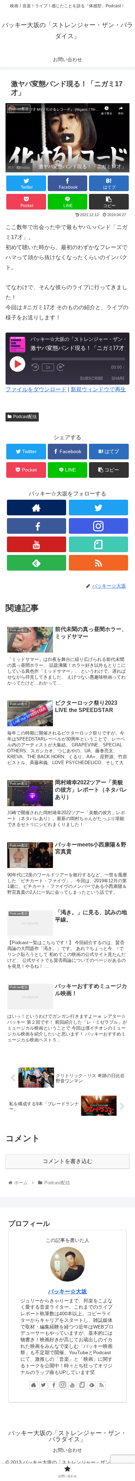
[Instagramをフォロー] (98, 526)
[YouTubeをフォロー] (36, 544)
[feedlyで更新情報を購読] (36, 563)
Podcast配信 (25, 416)
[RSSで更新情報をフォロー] (98, 563)
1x (48, 367)
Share (118, 378)
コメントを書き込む (67, 1161)
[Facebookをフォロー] (36, 526)
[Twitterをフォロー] (98, 507)
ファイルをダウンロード (36, 389)
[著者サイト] (36, 507)
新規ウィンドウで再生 (98, 389)
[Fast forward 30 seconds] (60, 367)
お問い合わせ (67, 1450)
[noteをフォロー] (98, 544)
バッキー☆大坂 (67, 1291)
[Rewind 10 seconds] (35, 367)
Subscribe (91, 378)
